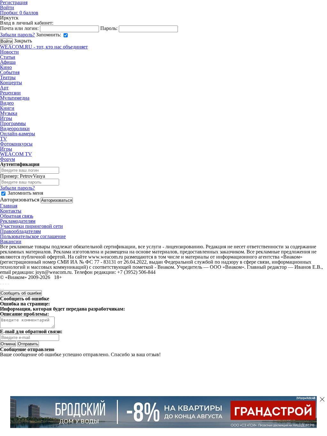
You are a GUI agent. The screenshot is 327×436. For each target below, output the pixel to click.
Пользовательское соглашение (33, 236)
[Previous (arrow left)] (0, 289)
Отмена (8, 344)
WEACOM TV (16, 154)
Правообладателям (20, 231)
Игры (6, 118)
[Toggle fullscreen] (5, 284)
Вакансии (10, 241)
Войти (7, 7)
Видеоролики (15, 128)
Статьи (7, 57)
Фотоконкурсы (16, 144)
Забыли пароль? (17, 34)
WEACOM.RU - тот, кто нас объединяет (44, 46)
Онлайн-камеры (17, 133)
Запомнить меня (25, 193)
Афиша (8, 62)
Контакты (10, 211)
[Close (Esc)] (0, 284)
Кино (6, 67)
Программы (13, 123)
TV (3, 138)
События (9, 72)
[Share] (3, 284)
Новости (9, 52)
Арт (4, 87)
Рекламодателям (17, 221)
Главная (8, 205)
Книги (7, 108)
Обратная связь (16, 216)
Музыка (8, 113)
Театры (8, 77)
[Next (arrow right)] (3, 289)
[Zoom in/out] (8, 284)
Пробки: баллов (19, 12)
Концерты (11, 82)
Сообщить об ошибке (21, 293)
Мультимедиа (14, 98)
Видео (7, 103)
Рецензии (10, 92)
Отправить (28, 344)
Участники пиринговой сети (31, 226)
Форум (7, 159)
